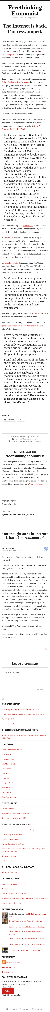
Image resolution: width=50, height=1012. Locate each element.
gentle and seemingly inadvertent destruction (21, 326)
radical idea (28, 225)
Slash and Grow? (8, 724)
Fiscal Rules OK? (8, 719)
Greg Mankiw (6, 769)
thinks (11, 238)
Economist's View (8, 759)
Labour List (6, 773)
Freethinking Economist (25, 10)
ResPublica (37, 441)
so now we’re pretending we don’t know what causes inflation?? (24, 898)
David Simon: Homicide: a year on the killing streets (20, 830)
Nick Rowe (6, 788)
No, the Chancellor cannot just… (35, 944)
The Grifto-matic (8, 889)
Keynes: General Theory (10, 839)
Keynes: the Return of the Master (13, 844)
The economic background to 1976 (14, 818)
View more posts (36, 484)
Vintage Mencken (8, 861)
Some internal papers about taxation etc (15, 813)
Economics (18, 439)
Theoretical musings (29, 439)
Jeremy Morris (14, 921)
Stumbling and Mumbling (11, 797)
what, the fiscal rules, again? (11, 903)
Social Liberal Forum (9, 872)
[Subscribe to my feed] (4, 962)
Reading (30, 441)
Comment (39, 690)
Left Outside (6, 778)
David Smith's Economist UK (12, 750)
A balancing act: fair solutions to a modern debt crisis (20, 710)
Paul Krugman (7, 792)
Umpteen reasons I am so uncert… (36, 938)
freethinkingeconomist (18, 437)
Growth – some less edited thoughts (14, 894)
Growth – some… (15, 927)
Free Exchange (11, 263)
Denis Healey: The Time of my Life (14, 834)
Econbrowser (6, 754)
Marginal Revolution (9, 783)
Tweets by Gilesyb (8, 972)
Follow (8, 991)
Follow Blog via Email (14, 977)
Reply (46, 649)
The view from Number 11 (11, 856)
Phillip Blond (23, 441)
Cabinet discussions (8, 809)
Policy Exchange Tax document (15, 82)
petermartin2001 (14, 950)
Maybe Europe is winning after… (33, 921)
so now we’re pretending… (32, 950)
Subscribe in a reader (13, 962)
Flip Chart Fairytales (9, 764)
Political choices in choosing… (34, 927)
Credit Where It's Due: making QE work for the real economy (23, 714)
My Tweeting (9, 967)
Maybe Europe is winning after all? (14, 884)
